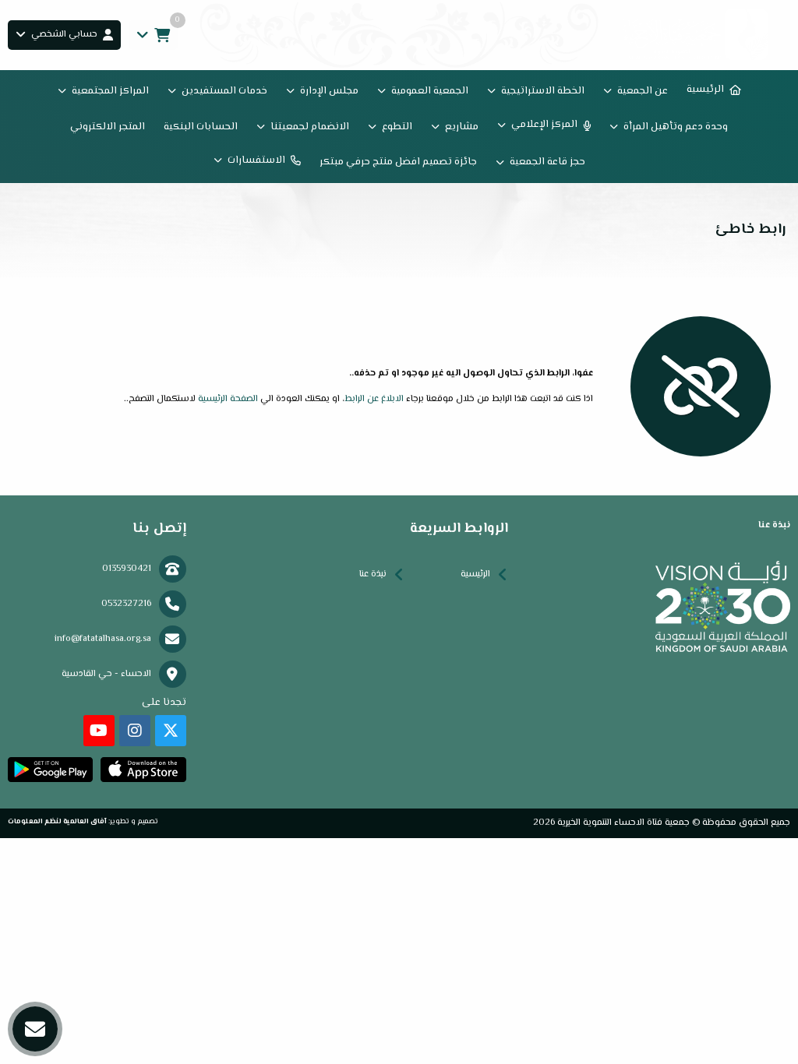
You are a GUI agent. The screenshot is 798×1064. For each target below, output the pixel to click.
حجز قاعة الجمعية (547, 162)
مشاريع (461, 127)
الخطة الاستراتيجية (542, 91)
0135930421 (126, 569)
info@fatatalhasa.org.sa (103, 639)
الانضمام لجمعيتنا (309, 127)
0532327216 (126, 604)
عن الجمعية (642, 91)
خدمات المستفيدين (224, 91)
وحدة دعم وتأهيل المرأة (675, 127)
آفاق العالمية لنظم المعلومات (57, 821)
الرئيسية (705, 89)
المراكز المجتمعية (110, 91)
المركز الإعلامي (544, 124)
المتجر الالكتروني (107, 127)
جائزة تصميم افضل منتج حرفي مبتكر (398, 162)
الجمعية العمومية (429, 91)
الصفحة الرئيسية (228, 399)
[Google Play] (50, 769)
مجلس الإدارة (329, 91)
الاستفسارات (256, 160)
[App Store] (143, 769)
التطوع (397, 127)
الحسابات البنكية (201, 127)
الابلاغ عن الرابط (374, 399)
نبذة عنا (373, 574)
